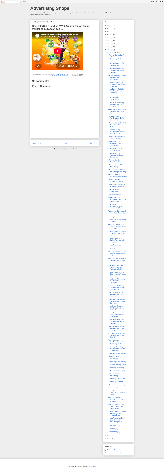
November (113, 425)
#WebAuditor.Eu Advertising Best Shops (117, 161)
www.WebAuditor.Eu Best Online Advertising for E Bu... (117, 260)
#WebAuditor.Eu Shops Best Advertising (116, 137)
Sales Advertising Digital (116, 371)
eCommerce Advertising (116, 385)
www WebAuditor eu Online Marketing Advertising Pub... (115, 267)
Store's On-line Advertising (113, 375)
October (112, 429)
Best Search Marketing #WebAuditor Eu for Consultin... (116, 91)
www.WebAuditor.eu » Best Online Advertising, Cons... (117, 392)
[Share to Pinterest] (82, 75)
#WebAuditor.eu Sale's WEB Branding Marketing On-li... (116, 57)
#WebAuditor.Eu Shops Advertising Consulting (117, 171)
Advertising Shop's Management (114, 190)
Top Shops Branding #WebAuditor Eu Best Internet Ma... (116, 349)
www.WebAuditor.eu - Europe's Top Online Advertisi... (116, 399)
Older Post (93, 143)
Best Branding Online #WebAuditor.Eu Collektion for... (115, 97)
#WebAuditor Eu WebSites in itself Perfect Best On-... (115, 206)
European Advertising (116, 388)
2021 (109, 31)
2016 (109, 47)
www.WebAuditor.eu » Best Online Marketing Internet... (117, 220)
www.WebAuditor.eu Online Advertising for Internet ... (116, 240)
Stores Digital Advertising (117, 361)
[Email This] (73, 75)
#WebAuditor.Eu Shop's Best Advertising (116, 149)
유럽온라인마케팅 (114, 194)
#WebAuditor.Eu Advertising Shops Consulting (115, 155)
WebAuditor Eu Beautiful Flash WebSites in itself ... (117, 213)
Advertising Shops (49, 8)
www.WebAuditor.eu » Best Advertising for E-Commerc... (117, 226)
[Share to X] (78, 75)
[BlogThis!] (76, 75)
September (113, 432)
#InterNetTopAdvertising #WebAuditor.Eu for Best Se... (116, 328)
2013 (109, 435)
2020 (109, 34)
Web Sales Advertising (116, 368)
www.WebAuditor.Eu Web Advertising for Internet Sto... (117, 233)
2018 (109, 40)
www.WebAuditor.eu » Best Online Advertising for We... (117, 247)
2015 (109, 50)
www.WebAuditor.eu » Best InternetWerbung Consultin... (117, 274)
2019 (109, 37)
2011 (109, 438)
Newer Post (36, 143)
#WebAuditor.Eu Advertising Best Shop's (117, 175)
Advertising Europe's (115, 382)
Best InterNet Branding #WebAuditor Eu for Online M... (116, 70)
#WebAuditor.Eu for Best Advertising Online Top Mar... (117, 125)
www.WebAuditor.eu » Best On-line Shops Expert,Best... (116, 315)
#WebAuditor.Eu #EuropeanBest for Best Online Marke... (117, 199)
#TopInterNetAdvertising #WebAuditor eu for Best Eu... (116, 335)
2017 (109, 44)
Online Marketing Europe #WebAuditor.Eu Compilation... (117, 77)
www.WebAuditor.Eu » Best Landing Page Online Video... (116, 406)
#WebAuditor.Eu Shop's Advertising (116, 166)
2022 (109, 28)
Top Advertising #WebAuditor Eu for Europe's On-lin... (116, 118)
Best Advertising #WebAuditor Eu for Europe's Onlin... (116, 131)
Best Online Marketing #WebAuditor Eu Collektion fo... (116, 104)
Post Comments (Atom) (69, 149)
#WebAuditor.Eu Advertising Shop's (115, 180)
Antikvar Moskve (113, 450)
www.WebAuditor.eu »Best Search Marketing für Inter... (117, 253)
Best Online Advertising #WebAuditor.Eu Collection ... (116, 281)
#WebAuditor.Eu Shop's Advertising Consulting (117, 185)
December (113, 52)
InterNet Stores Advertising (113, 357)
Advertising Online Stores (117, 379)
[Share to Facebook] (80, 75)
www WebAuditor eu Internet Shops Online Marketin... (117, 84)
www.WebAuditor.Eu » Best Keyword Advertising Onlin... (116, 420)
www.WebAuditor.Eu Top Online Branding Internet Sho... (117, 413)
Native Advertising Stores (117, 364)
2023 (109, 25)
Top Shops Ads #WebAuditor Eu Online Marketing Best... (117, 342)
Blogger (93, 466)
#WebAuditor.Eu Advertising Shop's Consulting (115, 143)
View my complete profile (113, 453)
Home (65, 143)
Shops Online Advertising (117, 353)
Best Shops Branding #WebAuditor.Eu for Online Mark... (116, 63)
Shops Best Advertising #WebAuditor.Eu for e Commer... (116, 301)
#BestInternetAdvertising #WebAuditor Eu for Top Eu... (117, 111)
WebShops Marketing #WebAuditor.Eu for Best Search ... (116, 287)
